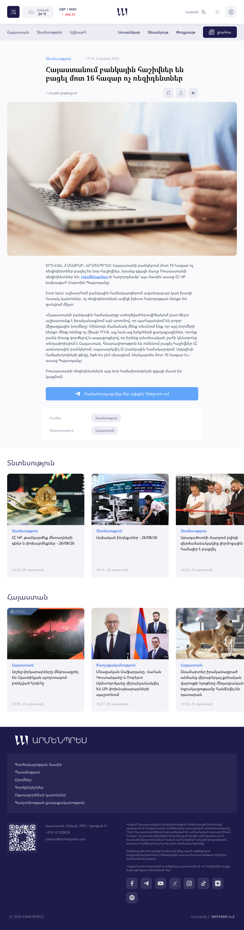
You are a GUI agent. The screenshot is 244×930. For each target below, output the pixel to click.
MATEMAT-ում (223, 916)
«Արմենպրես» (94, 276)
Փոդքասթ (185, 32)
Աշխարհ (78, 32)
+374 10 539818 (57, 832)
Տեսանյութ (158, 32)
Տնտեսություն (49, 32)
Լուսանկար (129, 32)
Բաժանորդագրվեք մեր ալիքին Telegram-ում (126, 393)
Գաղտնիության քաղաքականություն (50, 802)
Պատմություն (27, 772)
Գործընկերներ (29, 787)
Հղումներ (23, 779)
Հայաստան (18, 32)
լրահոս (224, 32)
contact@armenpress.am (65, 839)
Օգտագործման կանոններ (40, 794)
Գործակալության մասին (38, 764)
